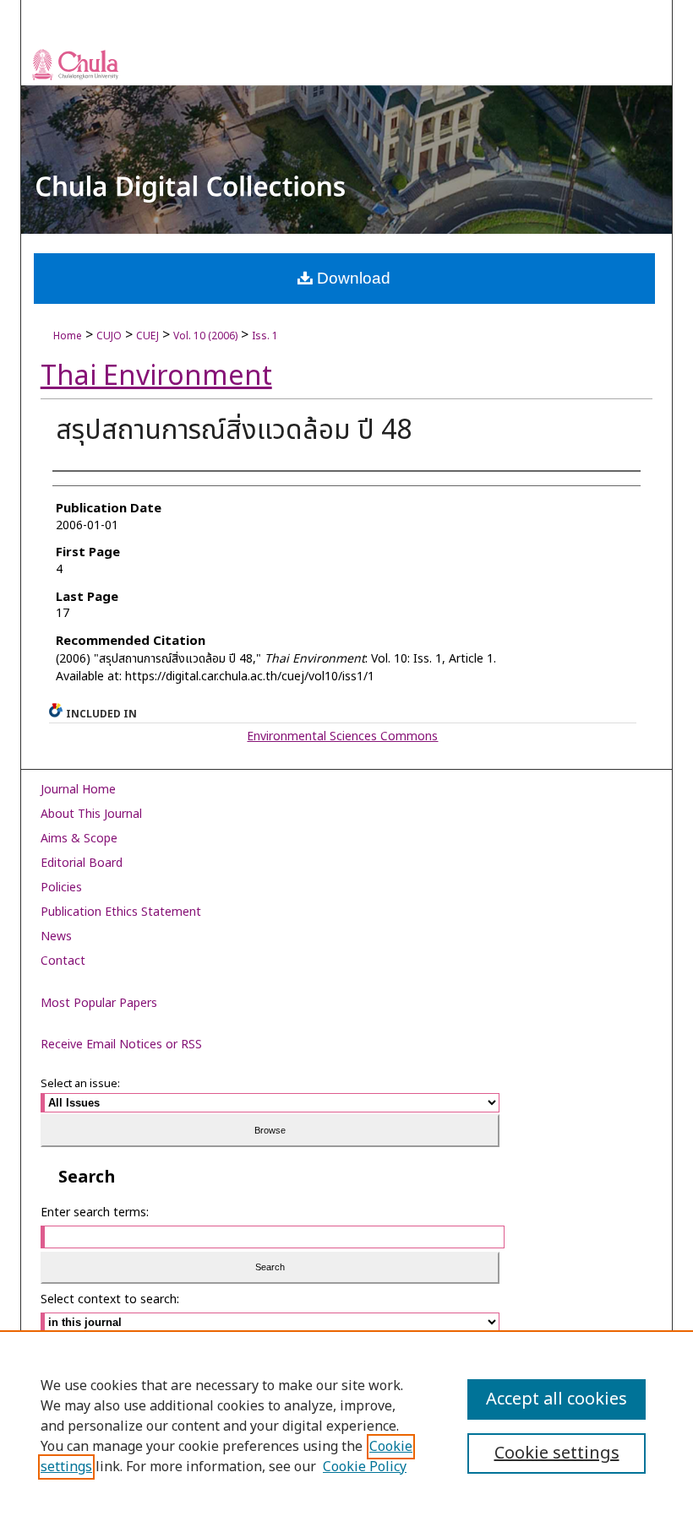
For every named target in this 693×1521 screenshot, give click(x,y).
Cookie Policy (365, 1467)
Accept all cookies (556, 1399)
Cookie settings (556, 1453)
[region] (346, 1425)
